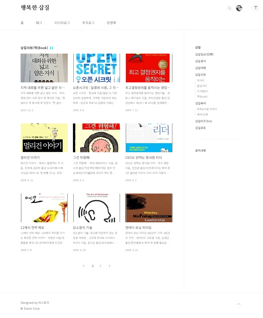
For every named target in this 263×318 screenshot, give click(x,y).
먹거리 (200, 80)
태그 (39, 22)
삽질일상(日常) (204, 54)
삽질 (198, 47)
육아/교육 (202, 114)
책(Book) (202, 96)
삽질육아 (200, 103)
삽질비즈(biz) (203, 121)
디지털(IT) (202, 91)
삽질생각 (200, 61)
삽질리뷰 (200, 75)
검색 (230, 8)
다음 (109, 265)
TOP (239, 304)
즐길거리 (202, 86)
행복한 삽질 (35, 8)
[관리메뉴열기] (256, 7)
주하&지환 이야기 (207, 109)
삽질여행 (200, 68)
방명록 (111, 22)
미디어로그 (62, 22)
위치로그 (88, 22)
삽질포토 (200, 128)
